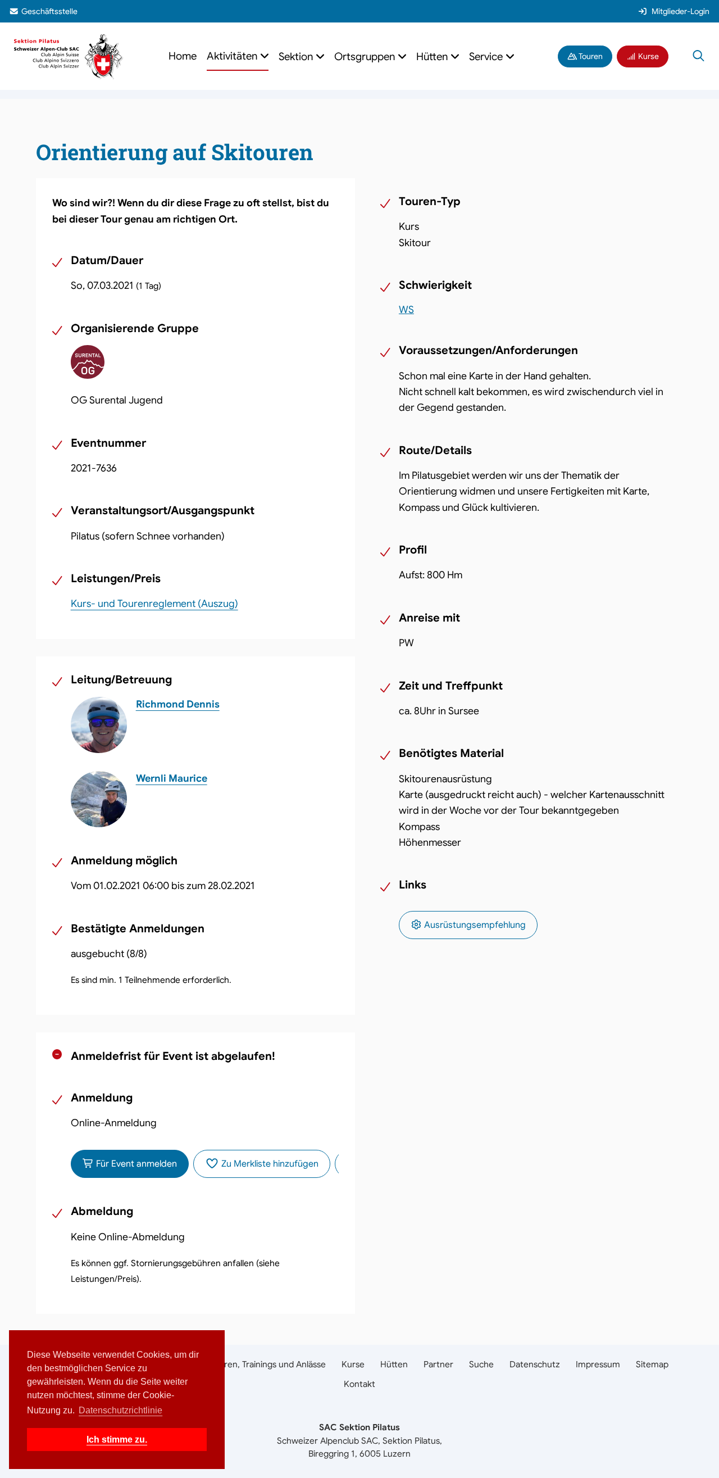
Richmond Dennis (178, 704)
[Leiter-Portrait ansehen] (99, 725)
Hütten (394, 1364)
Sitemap (652, 1364)
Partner (438, 1364)
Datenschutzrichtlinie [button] (120, 1410)
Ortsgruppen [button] (365, 56)
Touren (590, 56)
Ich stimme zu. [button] (117, 1439)
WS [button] (406, 309)
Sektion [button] (297, 56)
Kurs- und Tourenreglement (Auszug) (154, 603)
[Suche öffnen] (698, 56)
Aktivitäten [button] (233, 55)
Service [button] (487, 56)
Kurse (647, 56)
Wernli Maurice (171, 778)
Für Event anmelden (135, 1163)
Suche (481, 1364)
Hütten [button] (433, 56)
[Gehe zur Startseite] (68, 55)
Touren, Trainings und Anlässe (268, 1364)
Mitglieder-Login (680, 11)
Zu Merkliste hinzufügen (268, 1163)
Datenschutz (534, 1364)
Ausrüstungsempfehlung (474, 925)
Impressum (598, 1364)
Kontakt (359, 1384)
